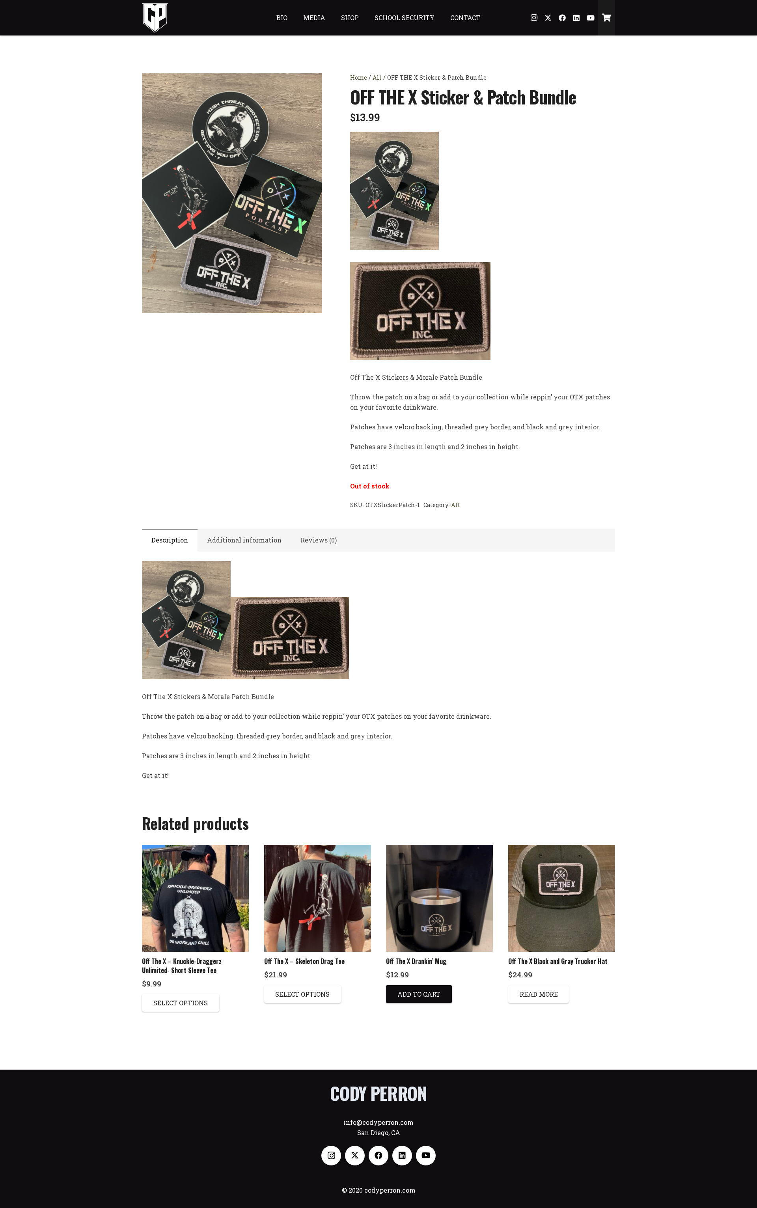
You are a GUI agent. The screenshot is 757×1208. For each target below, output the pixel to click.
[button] (309, 86)
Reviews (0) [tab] (318, 540)
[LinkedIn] (576, 18)
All (377, 77)
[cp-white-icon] (155, 18)
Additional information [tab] (244, 540)
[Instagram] (534, 18)
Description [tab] (169, 540)
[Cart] (606, 17)
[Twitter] (548, 18)
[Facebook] (562, 18)
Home (358, 77)
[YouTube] (591, 18)
